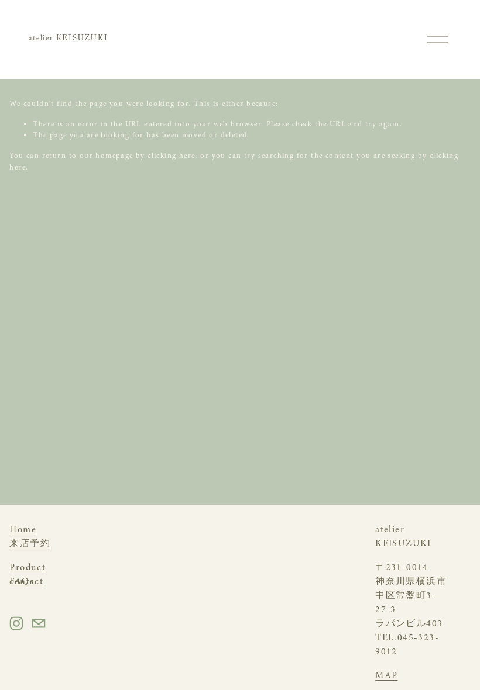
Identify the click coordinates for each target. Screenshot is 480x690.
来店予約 (29, 543)
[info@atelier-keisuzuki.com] (39, 623)
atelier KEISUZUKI (68, 39)
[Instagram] (16, 623)
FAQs (21, 581)
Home (22, 529)
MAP (386, 675)
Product (27, 567)
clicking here (171, 155)
